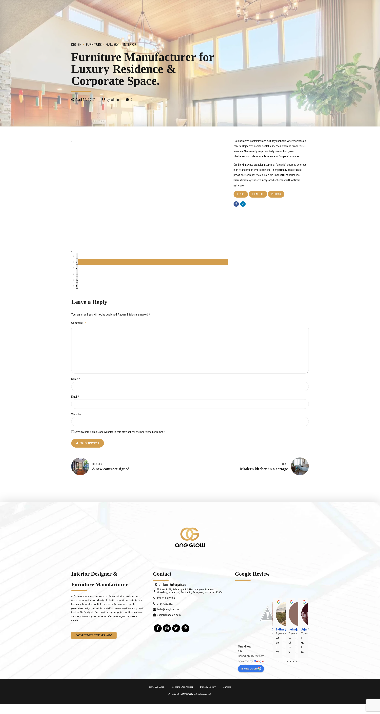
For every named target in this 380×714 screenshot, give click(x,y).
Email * (75, 396)
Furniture (94, 45)
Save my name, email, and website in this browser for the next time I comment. (119, 432)
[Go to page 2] (290, 661)
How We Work (156, 686)
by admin (113, 100)
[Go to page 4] (296, 661)
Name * (75, 379)
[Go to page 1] (287, 661)
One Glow (244, 646)
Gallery (112, 45)
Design (76, 45)
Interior (129, 45)
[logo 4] (190, 537)
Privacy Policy (208, 686)
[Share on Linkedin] (243, 204)
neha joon (295, 629)
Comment (78, 323)
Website (76, 414)
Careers (227, 686)
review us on (249, 668)
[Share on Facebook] (236, 204)
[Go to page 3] (293, 661)
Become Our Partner (182, 686)
